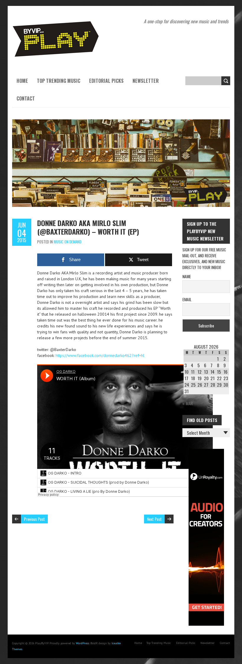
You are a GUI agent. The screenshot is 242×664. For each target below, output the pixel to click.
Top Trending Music (58, 80)
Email (187, 299)
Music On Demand (67, 242)
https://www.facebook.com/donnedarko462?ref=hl (99, 355)
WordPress (82, 643)
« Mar (187, 403)
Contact (26, 98)
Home (22, 80)
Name (186, 276)
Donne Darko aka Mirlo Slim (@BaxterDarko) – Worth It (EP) (88, 227)
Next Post (154, 519)
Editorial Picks (106, 80)
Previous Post (34, 519)
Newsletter (146, 80)
